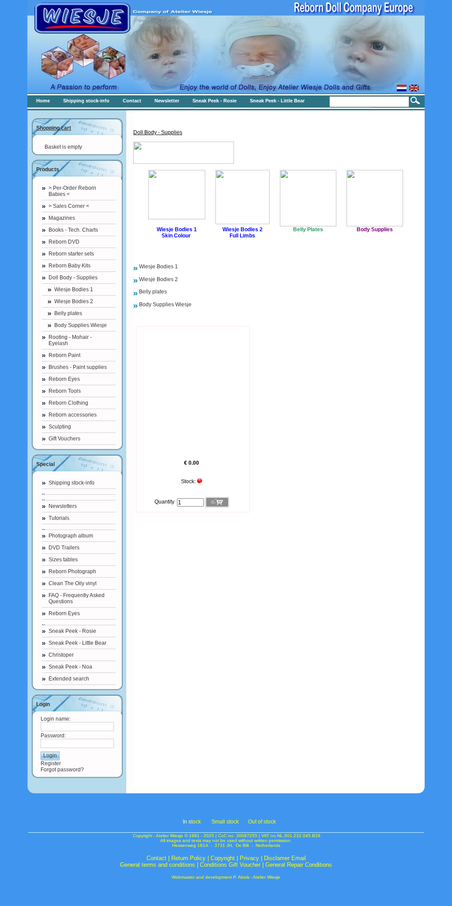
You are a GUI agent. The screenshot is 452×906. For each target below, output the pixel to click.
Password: (53, 736)
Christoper (61, 655)
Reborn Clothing (68, 403)
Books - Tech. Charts (73, 230)
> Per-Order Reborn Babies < (72, 191)
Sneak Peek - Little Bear (77, 643)
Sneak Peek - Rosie (72, 631)
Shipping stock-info (71, 483)
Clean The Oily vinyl (73, 583)
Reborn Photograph (72, 571)
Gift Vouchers (64, 439)
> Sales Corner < (69, 206)
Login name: (56, 719)
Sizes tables (63, 559)
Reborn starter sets (71, 254)
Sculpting (60, 427)
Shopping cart (53, 128)
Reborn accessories (73, 415)
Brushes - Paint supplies (78, 367)
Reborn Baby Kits (69, 266)
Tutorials (59, 518)
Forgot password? (62, 770)
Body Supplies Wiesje (80, 325)
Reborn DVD (64, 242)
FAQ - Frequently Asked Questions (77, 598)
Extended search (69, 679)
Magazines (62, 218)
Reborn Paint (64, 355)
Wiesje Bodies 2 (73, 301)
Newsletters (63, 506)
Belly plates (68, 313)
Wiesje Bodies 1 (73, 289)
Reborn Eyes (64, 379)
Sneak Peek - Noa (70, 667)
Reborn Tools (65, 391)
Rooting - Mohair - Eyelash (70, 340)
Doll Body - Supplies (73, 277)
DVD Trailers (64, 548)
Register (51, 763)
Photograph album (71, 536)
